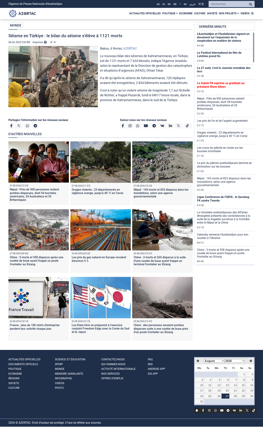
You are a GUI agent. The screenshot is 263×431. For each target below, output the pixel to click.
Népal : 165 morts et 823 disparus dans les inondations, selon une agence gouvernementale (161, 193)
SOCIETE (212, 13)
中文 (201, 4)
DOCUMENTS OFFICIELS (23, 364)
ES (185, 4)
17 (201, 390)
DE (174, 4)
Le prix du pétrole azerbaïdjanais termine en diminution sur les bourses (224, 164)
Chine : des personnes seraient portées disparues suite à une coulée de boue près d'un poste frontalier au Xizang (161, 328)
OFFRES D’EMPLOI (112, 378)
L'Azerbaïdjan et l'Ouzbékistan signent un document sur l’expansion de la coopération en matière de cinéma (223, 37)
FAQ (150, 359)
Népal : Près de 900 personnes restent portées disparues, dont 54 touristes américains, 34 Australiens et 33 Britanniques (34, 195)
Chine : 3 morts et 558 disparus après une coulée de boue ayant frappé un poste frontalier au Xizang (36, 261)
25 (209, 396)
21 (235, 390)
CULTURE (199, 13)
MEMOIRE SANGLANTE (69, 373)
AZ (158, 4)
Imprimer (38, 42)
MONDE (15, 25)
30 (251, 396)
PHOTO (59, 387)
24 (201, 396)
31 (201, 401)
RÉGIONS (14, 378)
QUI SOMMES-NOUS (113, 364)
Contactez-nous (113, 359)
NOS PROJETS (228, 13)
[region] (226, 148)
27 (227, 396)
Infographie (63, 378)
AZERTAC (130, 48)
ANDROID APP (156, 369)
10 (201, 385)
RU (163, 4)
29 (243, 396)
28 (235, 396)
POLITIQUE (169, 13)
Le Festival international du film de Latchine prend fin (219, 54)
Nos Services (110, 373)
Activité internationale (118, 369)
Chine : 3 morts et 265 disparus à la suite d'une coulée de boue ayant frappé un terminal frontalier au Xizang (160, 261)
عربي (192, 4)
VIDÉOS (245, 13)
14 (235, 385)
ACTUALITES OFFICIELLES (145, 13)
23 (251, 390)
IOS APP (153, 373)
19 (219, 390)
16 (251, 385)
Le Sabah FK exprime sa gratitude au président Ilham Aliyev (221, 84)
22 (243, 390)
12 (219, 385)
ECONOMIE (186, 13)
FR (180, 4)
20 (227, 390)
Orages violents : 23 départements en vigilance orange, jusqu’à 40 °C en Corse (97, 191)
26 (219, 396)
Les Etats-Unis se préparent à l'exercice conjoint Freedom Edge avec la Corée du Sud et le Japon (100, 328)
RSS (150, 364)
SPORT (59, 364)
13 (227, 385)
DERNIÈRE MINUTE (212, 26)
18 (209, 390)
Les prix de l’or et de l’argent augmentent (222, 120)
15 (243, 385)
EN (169, 4)
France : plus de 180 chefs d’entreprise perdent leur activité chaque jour (35, 326)
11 (209, 385)
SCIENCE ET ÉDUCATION (70, 359)
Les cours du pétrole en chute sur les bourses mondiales (220, 149)
